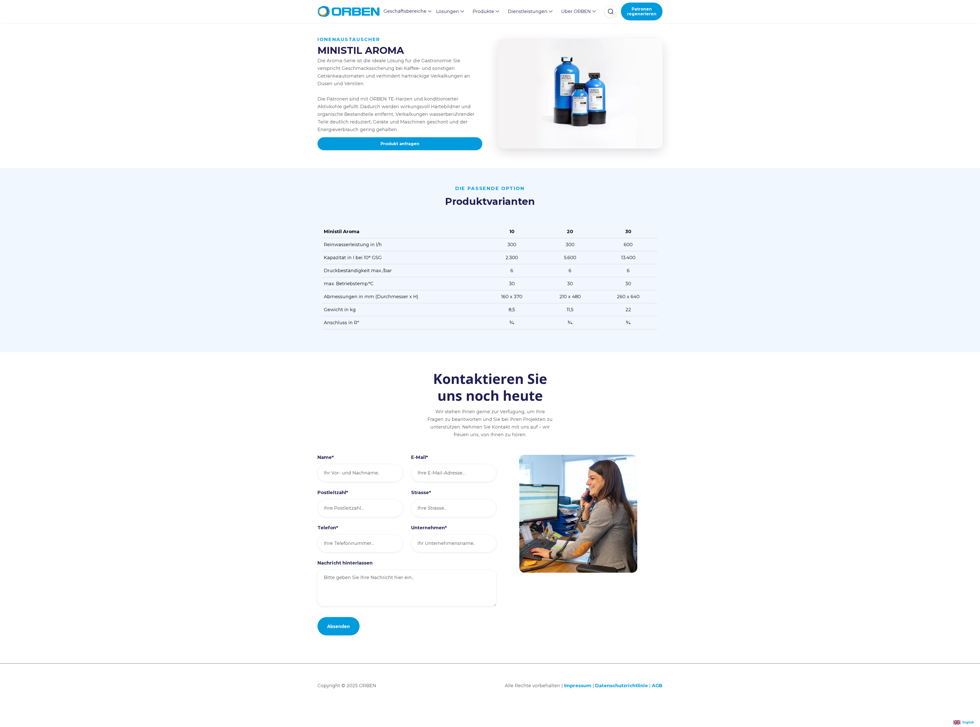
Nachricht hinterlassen (345, 563)
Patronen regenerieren (641, 11)
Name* (325, 457)
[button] (406, 11)
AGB (657, 685)
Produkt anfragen (400, 143)
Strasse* (421, 492)
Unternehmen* (429, 527)
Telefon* (327, 527)
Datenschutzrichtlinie (621, 685)
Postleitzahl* (332, 492)
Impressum (577, 685)
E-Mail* (419, 457)
